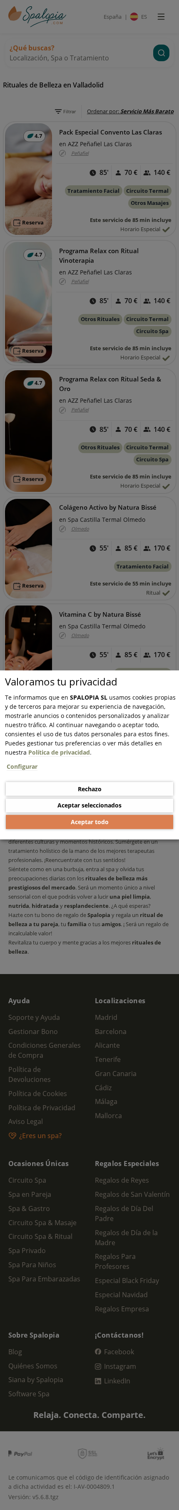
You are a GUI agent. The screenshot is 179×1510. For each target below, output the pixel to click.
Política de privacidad (59, 752)
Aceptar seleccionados (89, 805)
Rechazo (90, 788)
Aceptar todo (90, 822)
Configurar (22, 766)
